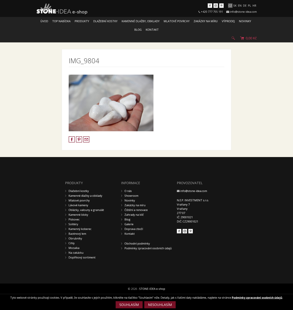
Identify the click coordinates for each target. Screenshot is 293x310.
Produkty (82, 21)
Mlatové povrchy (177, 21)
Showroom (131, 196)
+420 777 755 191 (212, 12)
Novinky (245, 21)
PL (249, 5)
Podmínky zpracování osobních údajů (148, 248)
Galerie (128, 224)
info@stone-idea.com (243, 12)
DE (245, 5)
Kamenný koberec (80, 229)
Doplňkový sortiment (82, 257)
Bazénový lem (77, 234)
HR (254, 5)
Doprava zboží (133, 229)
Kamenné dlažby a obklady (85, 196)
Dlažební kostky (105, 21)
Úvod (44, 21)
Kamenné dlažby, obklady (141, 21)
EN (240, 5)
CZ (230, 5)
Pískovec (74, 219)
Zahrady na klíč (134, 215)
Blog (138, 30)
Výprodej (228, 21)
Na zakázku (76, 253)
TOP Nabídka (61, 21)
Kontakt (152, 30)
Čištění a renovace (136, 210)
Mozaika (74, 248)
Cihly (72, 243)
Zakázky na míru (206, 21)
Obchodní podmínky (137, 243)
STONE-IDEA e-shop (152, 289)
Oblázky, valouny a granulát (86, 210)
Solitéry (73, 224)
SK (235, 5)
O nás (128, 191)
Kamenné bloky (78, 215)
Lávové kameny (78, 205)
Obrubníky (75, 238)
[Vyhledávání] (233, 38)
